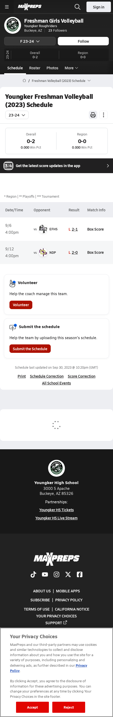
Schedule (15, 67)
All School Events (56, 383)
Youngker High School (56, 482)
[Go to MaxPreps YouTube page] (45, 575)
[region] (56, 672)
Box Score (95, 229)
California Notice (72, 609)
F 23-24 (27, 41)
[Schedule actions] (103, 115)
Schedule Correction (47, 376)
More (69, 67)
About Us (42, 590)
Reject (69, 707)
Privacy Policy (69, 599)
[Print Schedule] (93, 115)
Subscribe (40, 599)
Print (22, 376)
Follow (83, 41)
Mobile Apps (68, 590)
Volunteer (21, 304)
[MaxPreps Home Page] (24, 80)
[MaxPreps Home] (30, 6)
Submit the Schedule (30, 348)
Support (53, 622)
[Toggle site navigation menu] (7, 7)
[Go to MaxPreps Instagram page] (56, 575)
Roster (34, 67)
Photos (52, 67)
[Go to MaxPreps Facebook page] (79, 575)
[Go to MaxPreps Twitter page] (68, 575)
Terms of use (37, 609)
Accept (32, 707)
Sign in (98, 6)
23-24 (14, 115)
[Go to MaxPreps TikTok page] (33, 575)
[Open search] (77, 7)
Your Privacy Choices (56, 615)
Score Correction (81, 376)
